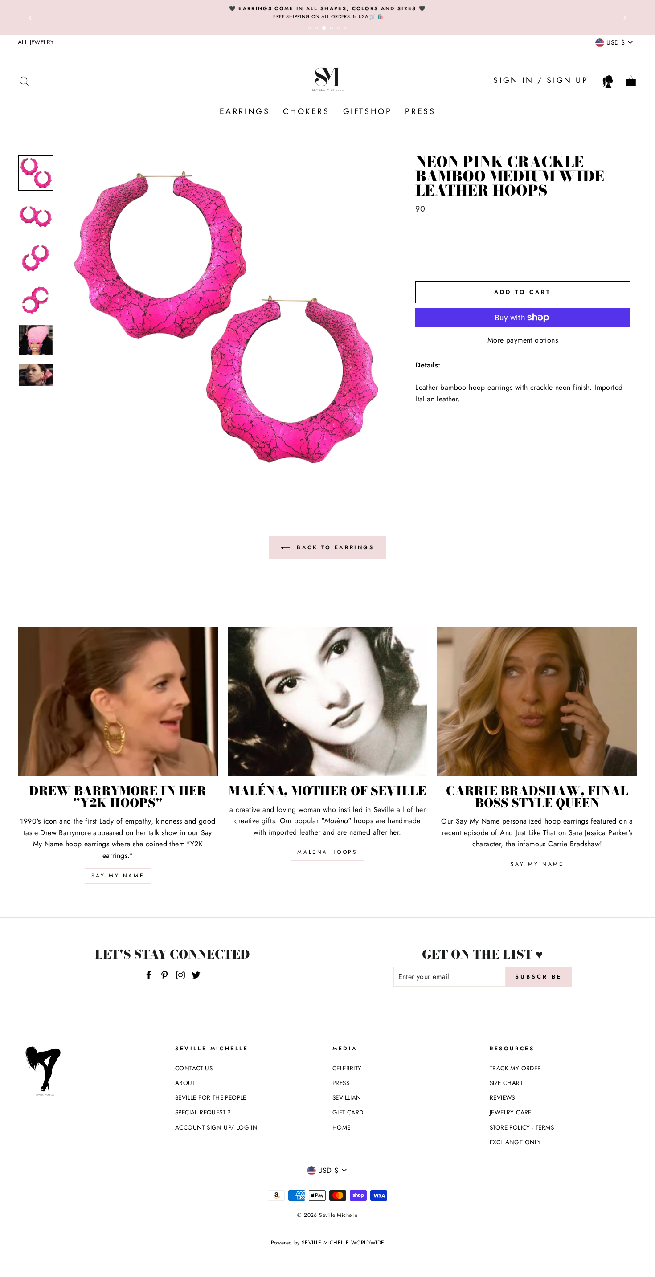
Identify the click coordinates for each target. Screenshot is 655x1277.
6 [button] (347, 29)
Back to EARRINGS (333, 547)
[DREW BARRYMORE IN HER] (118, 701)
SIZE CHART (506, 1082)
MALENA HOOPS (327, 852)
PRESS (420, 111)
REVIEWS (502, 1097)
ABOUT (185, 1082)
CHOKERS (306, 111)
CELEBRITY (347, 1068)
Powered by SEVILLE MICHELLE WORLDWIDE (328, 1243)
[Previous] (30, 17)
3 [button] (325, 30)
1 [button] (310, 29)
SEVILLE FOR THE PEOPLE (210, 1097)
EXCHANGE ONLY (515, 1142)
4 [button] (333, 29)
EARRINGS (245, 111)
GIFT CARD (348, 1112)
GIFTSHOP (367, 111)
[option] (327, 12)
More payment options (522, 340)
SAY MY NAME (118, 876)
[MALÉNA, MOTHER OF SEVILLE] (328, 701)
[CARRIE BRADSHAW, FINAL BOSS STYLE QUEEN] (537, 701)
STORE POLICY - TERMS (522, 1127)
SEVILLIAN (346, 1097)
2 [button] (317, 29)
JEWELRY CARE (511, 1112)
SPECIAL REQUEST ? (203, 1112)
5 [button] (340, 29)
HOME (341, 1127)
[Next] (624, 17)
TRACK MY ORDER (515, 1068)
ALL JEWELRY (36, 41)
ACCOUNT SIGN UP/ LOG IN (216, 1127)
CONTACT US (194, 1068)
